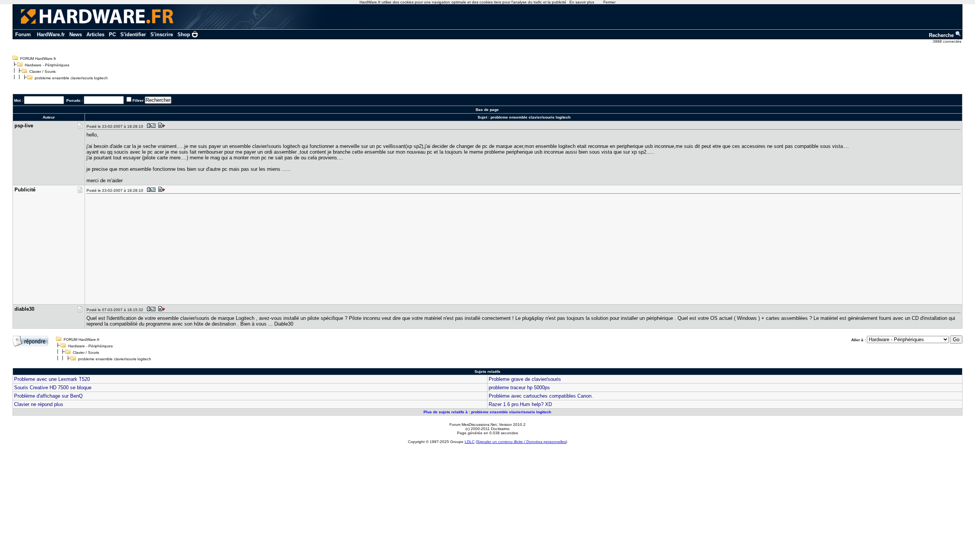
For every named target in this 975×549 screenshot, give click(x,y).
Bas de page (487, 110)
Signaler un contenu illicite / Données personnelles (521, 442)
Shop (183, 34)
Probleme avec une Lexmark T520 (52, 379)
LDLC (470, 442)
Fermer (609, 2)
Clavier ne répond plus (38, 404)
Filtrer (138, 100)
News (75, 34)
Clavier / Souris (42, 71)
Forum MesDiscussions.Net (473, 424)
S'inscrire (161, 34)
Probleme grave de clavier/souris (525, 379)
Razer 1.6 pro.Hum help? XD (520, 404)
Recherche (942, 35)
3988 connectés (947, 41)
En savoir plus (581, 2)
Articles (95, 34)
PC (112, 34)
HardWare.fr (51, 34)
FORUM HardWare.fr (38, 58)
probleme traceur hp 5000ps (519, 387)
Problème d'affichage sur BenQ (48, 396)
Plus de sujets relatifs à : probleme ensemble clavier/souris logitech (487, 412)
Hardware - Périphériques (47, 65)
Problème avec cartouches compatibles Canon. (541, 396)
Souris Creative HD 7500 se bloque (52, 387)
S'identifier (133, 34)
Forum (23, 34)
